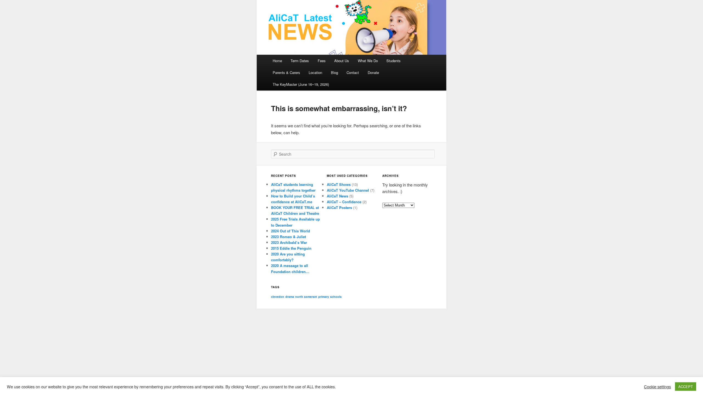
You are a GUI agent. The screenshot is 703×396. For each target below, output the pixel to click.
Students (393, 60)
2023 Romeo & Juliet (288, 236)
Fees (322, 60)
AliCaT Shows (339, 184)
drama (289, 297)
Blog (334, 72)
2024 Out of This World (290, 230)
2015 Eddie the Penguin (291, 248)
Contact (353, 72)
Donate (373, 72)
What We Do (368, 60)
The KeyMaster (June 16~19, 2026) (301, 84)
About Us (341, 60)
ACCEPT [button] (685, 386)
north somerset (306, 297)
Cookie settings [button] (657, 386)
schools (336, 297)
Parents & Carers (286, 72)
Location (315, 72)
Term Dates (300, 60)
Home (277, 60)
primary (323, 297)
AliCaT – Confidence (344, 201)
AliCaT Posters (339, 207)
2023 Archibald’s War (289, 242)
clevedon (277, 297)
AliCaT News (337, 196)
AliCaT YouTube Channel (348, 190)
